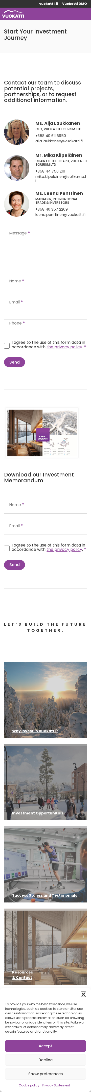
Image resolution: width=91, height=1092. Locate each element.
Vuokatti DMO (74, 4)
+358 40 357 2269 (51, 210)
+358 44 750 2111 (50, 171)
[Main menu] (84, 14)
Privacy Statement (56, 1085)
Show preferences (45, 1074)
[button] (83, 994)
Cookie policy (29, 1085)
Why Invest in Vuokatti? (35, 730)
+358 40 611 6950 (50, 136)
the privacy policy (64, 347)
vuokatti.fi (48, 4)
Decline (45, 1060)
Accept (45, 1046)
